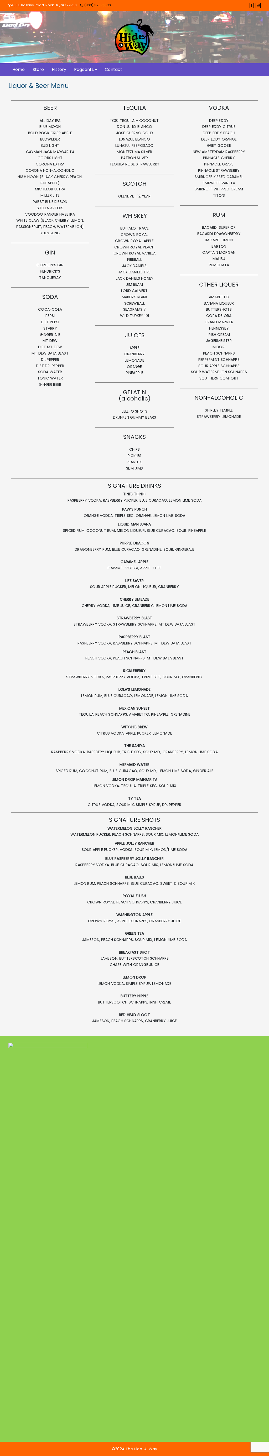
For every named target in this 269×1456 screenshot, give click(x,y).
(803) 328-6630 (97, 5)
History (59, 69)
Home (18, 69)
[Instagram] (258, 5)
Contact (113, 69)
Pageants (84, 69)
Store (38, 69)
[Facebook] (252, 5)
